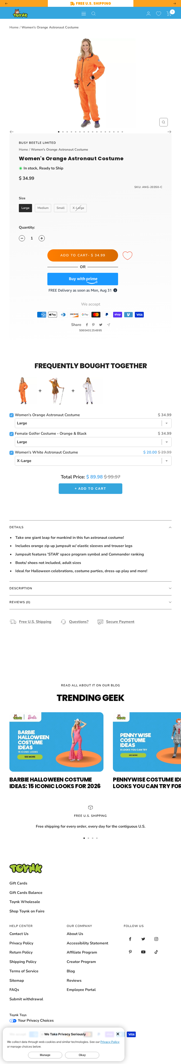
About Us (75, 933)
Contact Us (19, 933)
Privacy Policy (21, 943)
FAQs (14, 989)
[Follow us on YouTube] (143, 952)
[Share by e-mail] (108, 324)
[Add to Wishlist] (128, 255)
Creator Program (81, 961)
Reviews (74, 980)
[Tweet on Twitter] (101, 324)
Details (16, 527)
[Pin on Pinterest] (93, 324)
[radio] (25, 208)
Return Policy (21, 952)
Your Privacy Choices (35, 1020)
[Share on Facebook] (87, 324)
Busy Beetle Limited (37, 143)
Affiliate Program (82, 952)
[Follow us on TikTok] (156, 952)
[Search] (93, 14)
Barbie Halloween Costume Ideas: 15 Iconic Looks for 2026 (54, 783)
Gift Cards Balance (25, 892)
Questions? (78, 621)
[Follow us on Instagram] (156, 939)
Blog (71, 971)
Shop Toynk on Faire (27, 911)
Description (20, 588)
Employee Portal (81, 989)
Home (14, 27)
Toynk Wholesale (24, 901)
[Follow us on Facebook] (130, 939)
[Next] (170, 131)
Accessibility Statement (87, 943)
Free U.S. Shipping (35, 621)
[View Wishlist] (158, 13)
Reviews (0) (19, 602)
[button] (169, 13)
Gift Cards (18, 883)
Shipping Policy (22, 961)
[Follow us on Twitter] (143, 939)
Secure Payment (120, 621)
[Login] (148, 14)
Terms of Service (23, 971)
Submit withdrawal (26, 999)
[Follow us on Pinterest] (130, 952)
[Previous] (11, 131)
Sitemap (16, 980)
